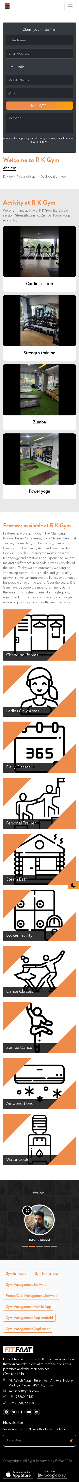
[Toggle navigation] (70, 6)
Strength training (39, 352)
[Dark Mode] (73, 885)
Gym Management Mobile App (28, 1307)
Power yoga (39, 491)
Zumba (39, 422)
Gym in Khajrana (46, 1273)
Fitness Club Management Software (31, 1296)
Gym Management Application (28, 1329)
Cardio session (39, 283)
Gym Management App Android (29, 1318)
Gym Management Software (26, 1284)
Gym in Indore (16, 1273)
